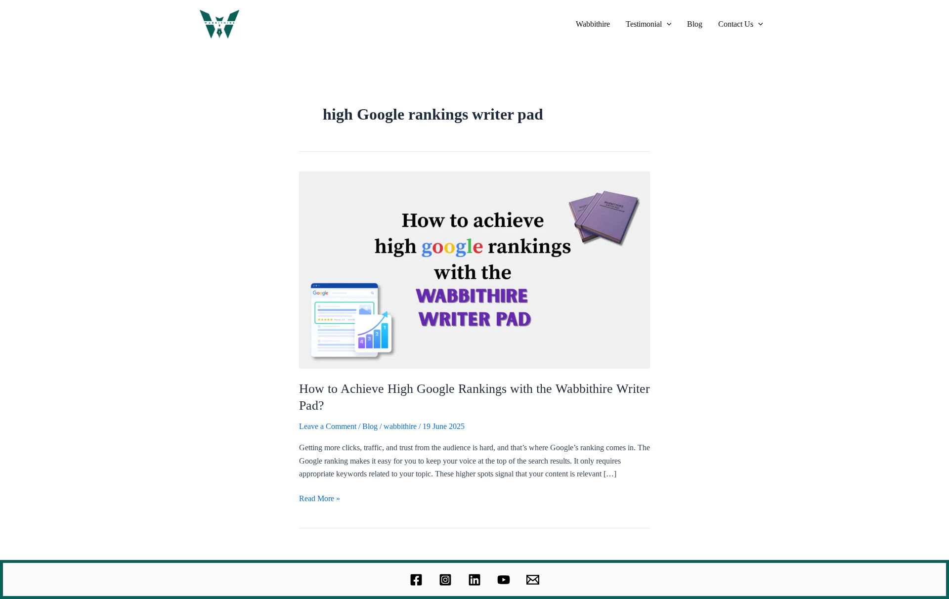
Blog (694, 24)
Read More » (319, 497)
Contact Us (735, 24)
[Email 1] (532, 579)
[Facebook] (416, 579)
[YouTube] (503, 579)
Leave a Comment (327, 426)
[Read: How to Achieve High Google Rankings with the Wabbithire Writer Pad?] (474, 269)
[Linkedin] (474, 579)
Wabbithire (593, 24)
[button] (667, 24)
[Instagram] (445, 579)
